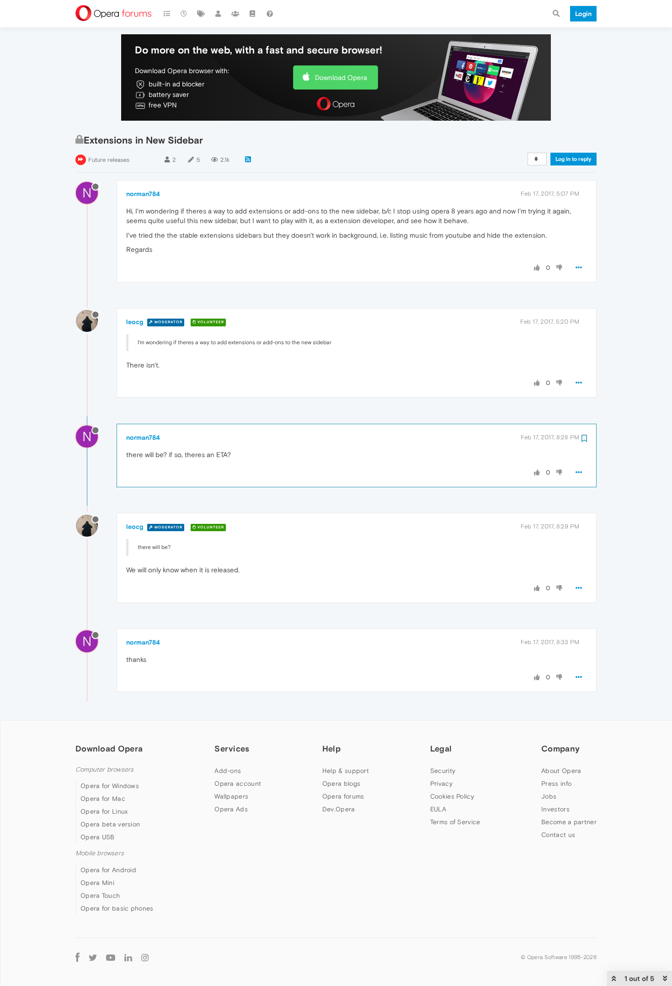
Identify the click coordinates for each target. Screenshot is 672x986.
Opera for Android (108, 870)
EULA (438, 809)
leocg (134, 321)
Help (331, 748)
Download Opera (341, 77)
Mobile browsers (99, 853)
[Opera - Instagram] (145, 957)
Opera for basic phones (117, 908)
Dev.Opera (338, 809)
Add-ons (227, 770)
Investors (555, 809)
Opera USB (97, 837)
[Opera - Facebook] (77, 957)
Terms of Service (455, 822)
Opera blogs (341, 783)
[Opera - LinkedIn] (128, 957)
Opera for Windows (109, 785)
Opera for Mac (102, 798)
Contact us (558, 834)
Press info (556, 783)
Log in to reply (573, 159)
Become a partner (569, 822)
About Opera (561, 770)
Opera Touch (100, 895)
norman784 (143, 193)
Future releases (108, 159)
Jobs (548, 796)
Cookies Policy (452, 796)
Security (442, 770)
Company (560, 748)
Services (231, 748)
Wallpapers (231, 796)
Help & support (345, 770)
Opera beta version (110, 824)
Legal (441, 748)
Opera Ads (231, 809)
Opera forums (343, 796)
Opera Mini (97, 882)
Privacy (441, 783)
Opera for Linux (104, 811)
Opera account (237, 783)
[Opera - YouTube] (110, 957)
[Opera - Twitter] (92, 957)
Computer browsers (104, 769)
